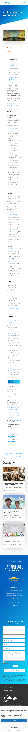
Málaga (12, 63)
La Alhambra (11, 295)
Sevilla (12, 61)
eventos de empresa (12, 409)
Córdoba (13, 67)
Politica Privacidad (16, 730)
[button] (26, 708)
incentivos (9, 410)
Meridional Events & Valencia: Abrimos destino (12, 512)
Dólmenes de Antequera (14, 261)
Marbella (9, 415)
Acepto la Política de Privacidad (12, 662)
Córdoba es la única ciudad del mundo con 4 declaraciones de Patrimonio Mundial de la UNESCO (14, 322)
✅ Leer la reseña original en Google (14, 614)
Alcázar (10, 148)
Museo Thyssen (12, 231)
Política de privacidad (8, 690)
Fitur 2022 (6, 540)
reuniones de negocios (13, 407)
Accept (14, 720)
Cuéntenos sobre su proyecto (14, 670)
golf (9, 414)
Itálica (9, 165)
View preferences (14, 727)
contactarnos (17, 420)
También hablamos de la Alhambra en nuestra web (14, 308)
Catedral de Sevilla (12, 128)
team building (10, 412)
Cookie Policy (9, 730)
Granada (12, 65)
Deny (14, 723)
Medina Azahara (12, 353)
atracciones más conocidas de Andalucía (13, 103)
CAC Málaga (11, 248)
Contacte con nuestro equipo (9, 687)
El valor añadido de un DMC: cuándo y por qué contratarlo (13, 484)
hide (16, 59)
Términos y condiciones (8, 688)
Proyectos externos (7, 691)
